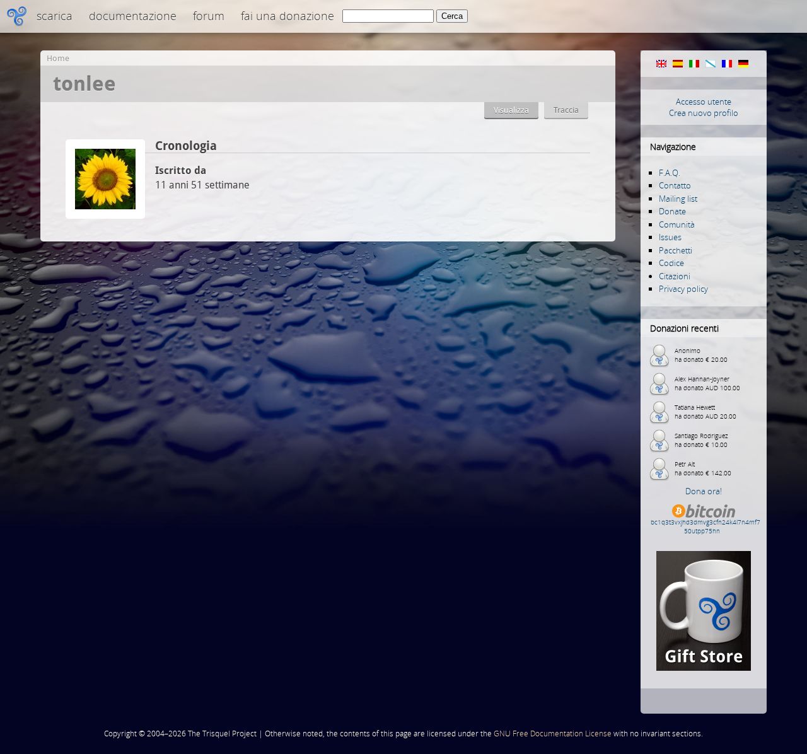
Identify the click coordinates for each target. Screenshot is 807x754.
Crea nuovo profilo (703, 113)
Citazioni (674, 276)
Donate (672, 211)
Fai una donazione (287, 15)
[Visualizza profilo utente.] (105, 215)
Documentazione (133, 15)
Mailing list (678, 198)
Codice (671, 263)
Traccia (566, 110)
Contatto (675, 185)
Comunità (677, 224)
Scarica (55, 15)
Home (58, 58)
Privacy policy (683, 288)
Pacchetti (675, 250)
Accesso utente (703, 101)
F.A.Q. (669, 172)
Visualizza (511, 110)
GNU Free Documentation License (553, 733)
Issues (670, 237)
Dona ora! (703, 491)
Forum (208, 15)
